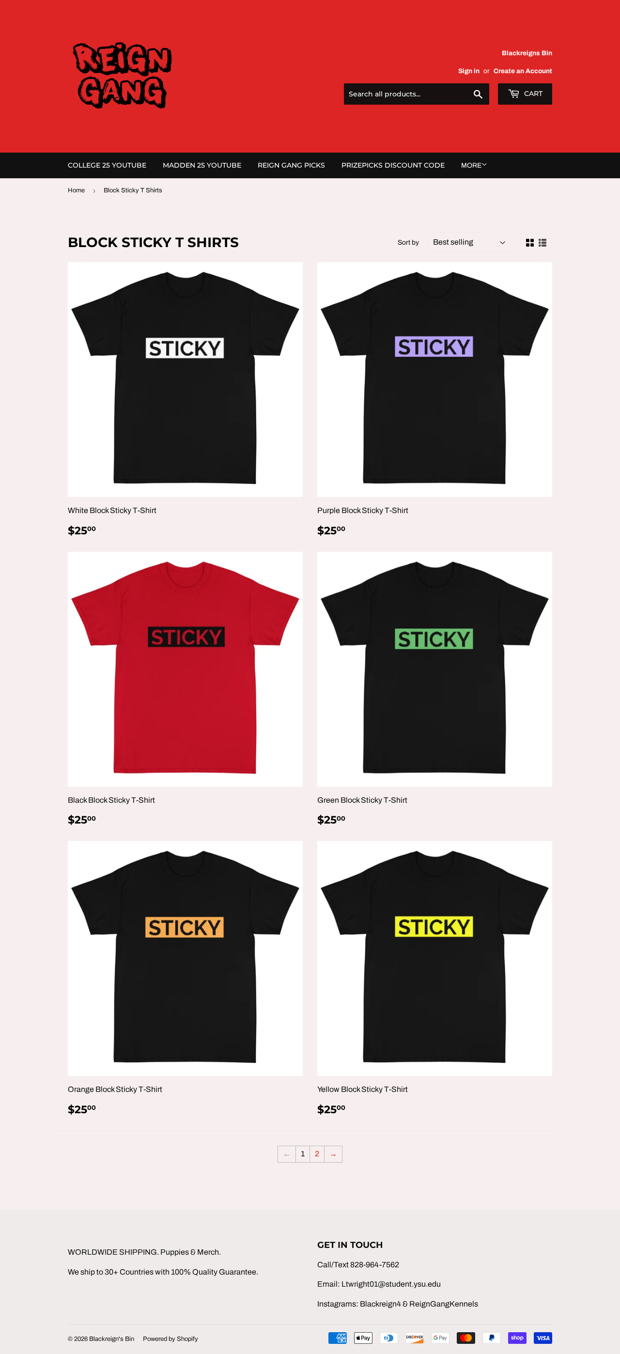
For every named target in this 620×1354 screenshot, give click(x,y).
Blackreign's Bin (111, 1339)
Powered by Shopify (170, 1339)
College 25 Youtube (107, 165)
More (471, 165)
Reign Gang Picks (291, 165)
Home (76, 190)
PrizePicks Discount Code (393, 165)
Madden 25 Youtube (202, 165)
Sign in (469, 71)
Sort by (408, 242)
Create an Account (523, 71)
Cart (532, 93)
